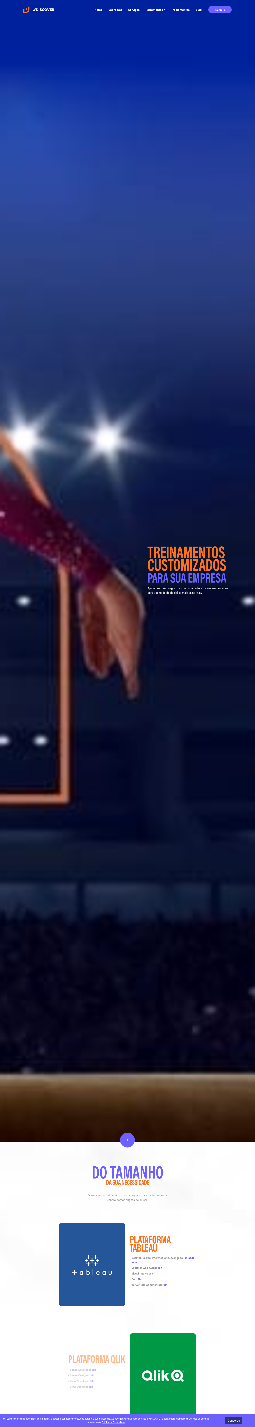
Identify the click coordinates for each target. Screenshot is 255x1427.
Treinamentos (180, 9)
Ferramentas (154, 9)
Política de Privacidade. (113, 1422)
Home (98, 9)
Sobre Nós (115, 9)
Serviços (134, 9)
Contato (220, 9)
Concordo (234, 1420)
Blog (199, 9)
